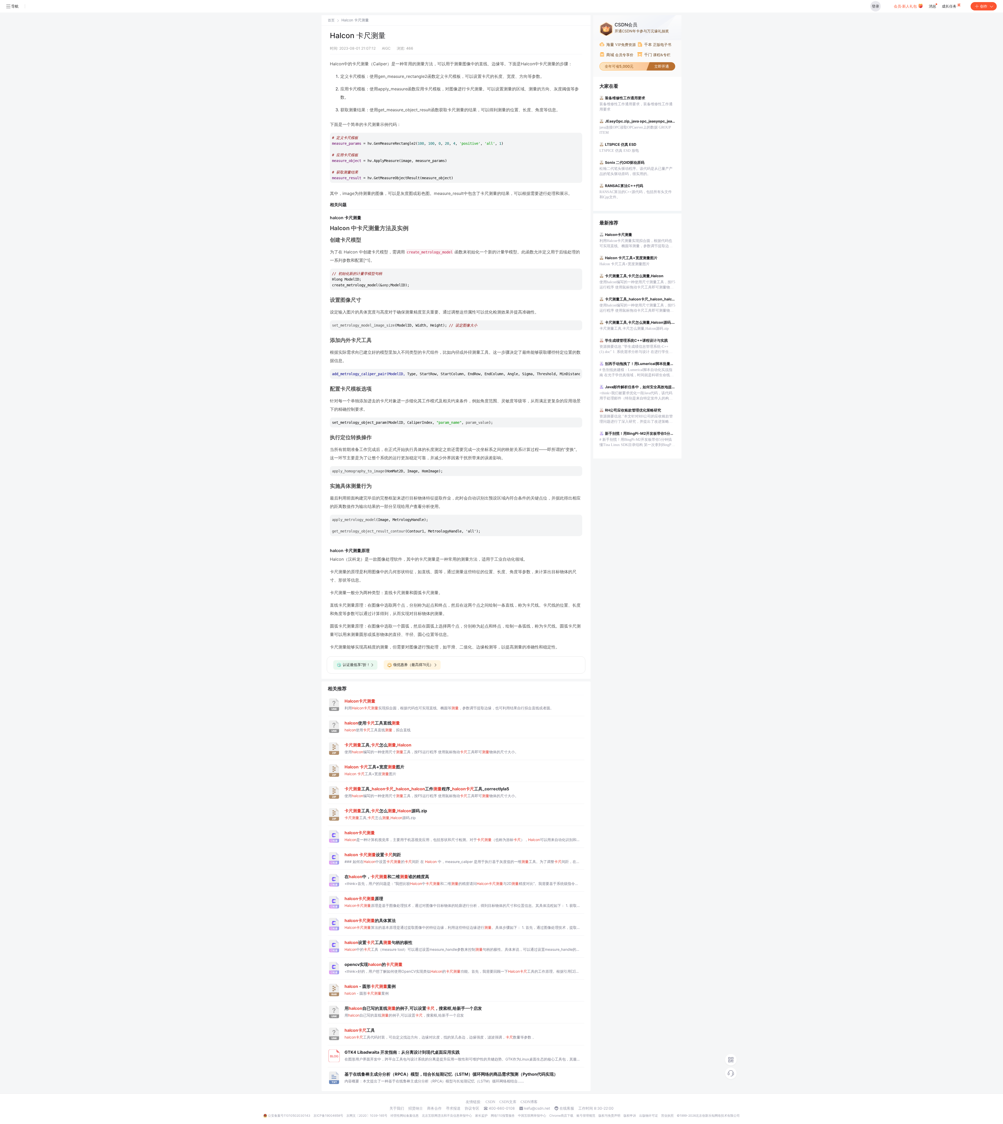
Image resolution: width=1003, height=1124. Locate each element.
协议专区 (472, 1108)
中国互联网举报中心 (532, 1115)
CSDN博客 (529, 1102)
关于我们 (396, 1108)
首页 (331, 20)
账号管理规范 (585, 1115)
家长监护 (481, 1115)
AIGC (386, 48)
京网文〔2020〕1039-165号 (366, 1115)
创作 (983, 6)
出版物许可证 (648, 1115)
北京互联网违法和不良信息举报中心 (447, 1115)
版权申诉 (629, 1115)
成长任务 (950, 6)
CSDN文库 (507, 1102)
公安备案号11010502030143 (289, 1115)
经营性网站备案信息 (404, 1115)
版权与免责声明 (609, 1115)
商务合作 (434, 1108)
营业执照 (667, 1115)
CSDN (490, 1102)
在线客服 (566, 1108)
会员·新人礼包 (906, 6)
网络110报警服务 (503, 1115)
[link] (331, 20)
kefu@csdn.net (537, 1108)
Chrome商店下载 (561, 1115)
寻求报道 (453, 1108)
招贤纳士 (415, 1108)
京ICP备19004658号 (328, 1115)
